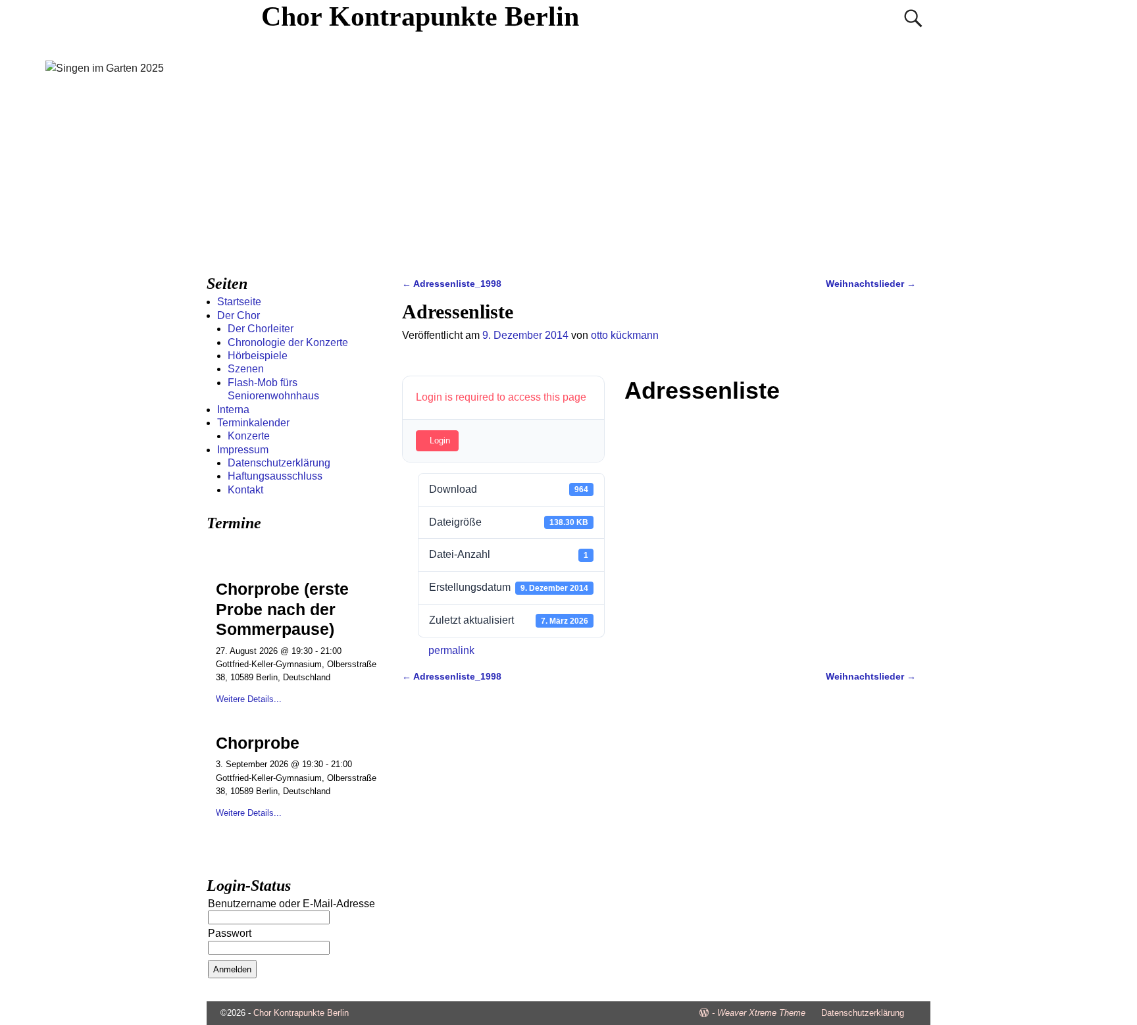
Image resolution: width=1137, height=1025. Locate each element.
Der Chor (238, 315)
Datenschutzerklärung (279, 462)
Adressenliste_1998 (451, 283)
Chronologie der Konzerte (288, 342)
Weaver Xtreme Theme (761, 1013)
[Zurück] (225, 548)
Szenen (246, 368)
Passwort (229, 933)
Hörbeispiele (258, 355)
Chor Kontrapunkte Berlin (420, 16)
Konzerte (249, 435)
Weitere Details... (249, 699)
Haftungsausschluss (275, 476)
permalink (451, 650)
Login (440, 440)
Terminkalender (253, 422)
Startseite (239, 301)
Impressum (242, 449)
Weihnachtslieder (871, 283)
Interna (233, 409)
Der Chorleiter (260, 328)
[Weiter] (369, 548)
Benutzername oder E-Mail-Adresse (291, 903)
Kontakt (245, 489)
